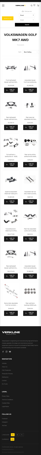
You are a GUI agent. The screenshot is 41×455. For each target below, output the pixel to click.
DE (17, 434)
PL (22, 434)
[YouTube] (10, 352)
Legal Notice (5, 406)
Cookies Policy (6, 403)
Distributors (5, 377)
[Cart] (38, 5)
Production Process (7, 373)
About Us (4, 367)
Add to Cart (12, 90)
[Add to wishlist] (17, 62)
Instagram (5, 422)
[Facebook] (3, 352)
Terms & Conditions (7, 399)
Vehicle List (8, 18)
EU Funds (4, 384)
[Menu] (3, 5)
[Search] (31, 5)
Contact (4, 380)
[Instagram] (6, 352)
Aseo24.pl (11, 449)
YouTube (4, 425)
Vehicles (4, 363)
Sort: (19, 52)
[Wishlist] (34, 5)
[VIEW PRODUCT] (11, 68)
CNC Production (6, 370)
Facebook (4, 418)
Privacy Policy (5, 396)
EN (13, 434)
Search (27, 24)
